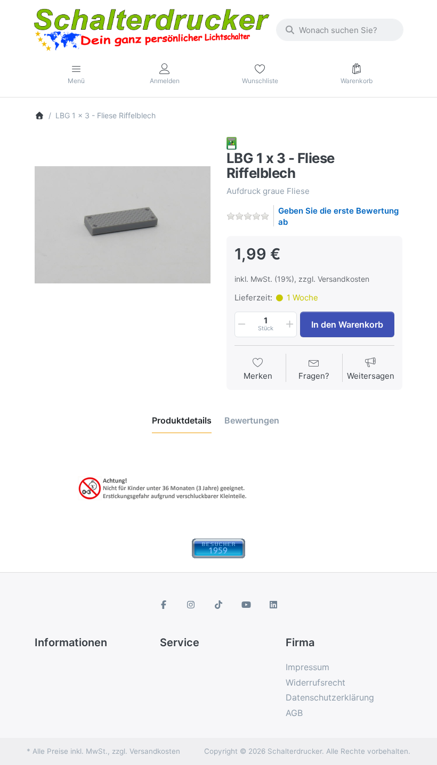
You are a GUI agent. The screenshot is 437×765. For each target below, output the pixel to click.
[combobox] (339, 30)
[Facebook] (163, 604)
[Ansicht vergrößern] (123, 225)
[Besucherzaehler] (218, 547)
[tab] (182, 420)
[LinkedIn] (273, 604)
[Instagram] (191, 604)
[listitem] (123, 225)
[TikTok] (218, 604)
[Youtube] (246, 604)
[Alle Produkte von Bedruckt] (231, 142)
